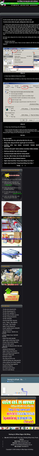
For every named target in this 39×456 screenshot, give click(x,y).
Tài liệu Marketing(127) (9, 311)
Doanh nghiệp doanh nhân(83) (11, 328)
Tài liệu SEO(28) (7, 318)
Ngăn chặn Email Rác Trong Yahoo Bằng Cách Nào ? (19, 160)
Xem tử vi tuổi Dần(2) (8, 370)
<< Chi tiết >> (31, 424)
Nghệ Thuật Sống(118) (9, 326)
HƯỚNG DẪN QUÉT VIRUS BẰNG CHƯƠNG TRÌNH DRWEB (21, 149)
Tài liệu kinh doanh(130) (9, 309)
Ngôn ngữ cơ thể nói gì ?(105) (11, 340)
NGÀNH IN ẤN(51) (8, 366)
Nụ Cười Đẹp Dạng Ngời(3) (10, 364)
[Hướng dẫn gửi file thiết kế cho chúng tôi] (11, 301)
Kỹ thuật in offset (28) (8, 355)
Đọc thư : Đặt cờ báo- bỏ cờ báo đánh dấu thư (17, 156)
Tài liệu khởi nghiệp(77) (9, 313)
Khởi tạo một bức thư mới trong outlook (15, 151)
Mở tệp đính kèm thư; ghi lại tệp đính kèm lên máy (18, 140)
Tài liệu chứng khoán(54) (9, 317)
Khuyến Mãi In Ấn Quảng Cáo (9, 398)
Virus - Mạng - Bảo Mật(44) (10, 322)
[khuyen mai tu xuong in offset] (18, 423)
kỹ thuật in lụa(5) (7, 356)
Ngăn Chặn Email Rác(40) (10, 351)
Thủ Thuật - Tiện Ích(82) (9, 324)
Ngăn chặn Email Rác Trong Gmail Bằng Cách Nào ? (19, 163)
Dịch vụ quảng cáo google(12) (11, 353)
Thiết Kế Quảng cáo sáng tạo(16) (12, 360)
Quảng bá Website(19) (9, 349)
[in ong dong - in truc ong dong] (12, 254)
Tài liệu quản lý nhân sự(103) (11, 315)
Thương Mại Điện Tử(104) (10, 320)
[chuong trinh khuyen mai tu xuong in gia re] (11, 186)
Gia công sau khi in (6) (9, 358)
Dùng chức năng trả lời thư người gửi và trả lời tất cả (19, 142)
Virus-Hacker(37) (7, 330)
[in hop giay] (12, 208)
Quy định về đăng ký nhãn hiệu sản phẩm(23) (12, 346)
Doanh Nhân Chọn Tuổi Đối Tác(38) (10, 335)
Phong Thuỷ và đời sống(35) (10, 342)
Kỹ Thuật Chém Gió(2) (9, 368)
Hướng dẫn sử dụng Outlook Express (14, 158)
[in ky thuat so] (12, 224)
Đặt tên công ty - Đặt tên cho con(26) (10, 332)
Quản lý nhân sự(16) (8, 344)
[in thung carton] (12, 239)
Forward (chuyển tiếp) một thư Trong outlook (16, 153)
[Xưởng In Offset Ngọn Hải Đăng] (19, 6)
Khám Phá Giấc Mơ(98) (9, 338)
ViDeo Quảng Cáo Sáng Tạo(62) (11, 362)
